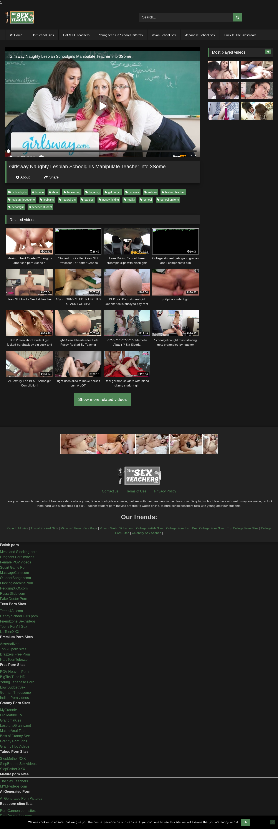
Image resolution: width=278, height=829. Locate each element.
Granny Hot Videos (14, 746)
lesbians (48, 199)
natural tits (69, 199)
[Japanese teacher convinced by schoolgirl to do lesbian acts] (257, 111)
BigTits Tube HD (12, 677)
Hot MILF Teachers (76, 35)
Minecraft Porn (71, 528)
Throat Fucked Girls (44, 528)
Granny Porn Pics (13, 741)
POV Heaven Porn (14, 672)
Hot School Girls (43, 35)
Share (53, 177)
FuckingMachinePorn (16, 583)
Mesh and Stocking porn (18, 552)
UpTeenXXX (9, 632)
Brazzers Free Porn (15, 654)
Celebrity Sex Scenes (146, 533)
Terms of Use (136, 491)
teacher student (42, 207)
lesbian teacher (174, 192)
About (25, 177)
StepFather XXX (12, 769)
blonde (39, 192)
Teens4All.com (11, 611)
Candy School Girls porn (19, 616)
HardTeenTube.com (15, 659)
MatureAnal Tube (13, 731)
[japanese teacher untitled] (223, 70)
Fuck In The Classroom (240, 35)
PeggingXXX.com (14, 588)
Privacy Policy (165, 491)
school (148, 199)
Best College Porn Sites (208, 528)
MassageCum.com (14, 573)
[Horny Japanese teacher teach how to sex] (257, 90)
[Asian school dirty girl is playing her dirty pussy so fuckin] (223, 111)
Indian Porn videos (14, 698)
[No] (272, 822)
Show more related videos (102, 399)
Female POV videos (15, 562)
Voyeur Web (108, 528)
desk (55, 192)
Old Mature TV (11, 715)
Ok (245, 822)
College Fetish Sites (150, 528)
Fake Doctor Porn (13, 599)
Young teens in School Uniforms (121, 35)
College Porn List (178, 528)
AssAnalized (10, 644)
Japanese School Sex (200, 35)
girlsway (134, 192)
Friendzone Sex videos (18, 621)
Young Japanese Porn (17, 682)
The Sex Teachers (14, 781)
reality (131, 199)
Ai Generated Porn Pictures (21, 798)
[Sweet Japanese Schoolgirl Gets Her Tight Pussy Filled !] (257, 70)
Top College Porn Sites (242, 528)
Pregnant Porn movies (17, 557)
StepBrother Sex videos (18, 764)
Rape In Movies (17, 528)
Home (18, 35)
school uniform (170, 199)
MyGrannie (8, 710)
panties (89, 199)
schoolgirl (18, 207)
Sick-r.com (126, 528)
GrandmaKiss (10, 720)
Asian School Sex (164, 35)
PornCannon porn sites (18, 810)
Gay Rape (90, 528)
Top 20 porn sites (13, 649)
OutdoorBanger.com (15, 578)
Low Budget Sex (12, 687)
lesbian (152, 192)
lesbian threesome (23, 199)
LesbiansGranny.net (15, 725)
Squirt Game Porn (14, 567)
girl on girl (114, 192)
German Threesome (15, 692)
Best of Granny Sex (15, 736)
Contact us (110, 491)
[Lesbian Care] (223, 90)
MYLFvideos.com (13, 786)
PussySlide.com (12, 593)
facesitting (73, 192)
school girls (19, 192)
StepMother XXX (13, 758)
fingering (94, 192)
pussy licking (110, 199)
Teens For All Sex (13, 626)
